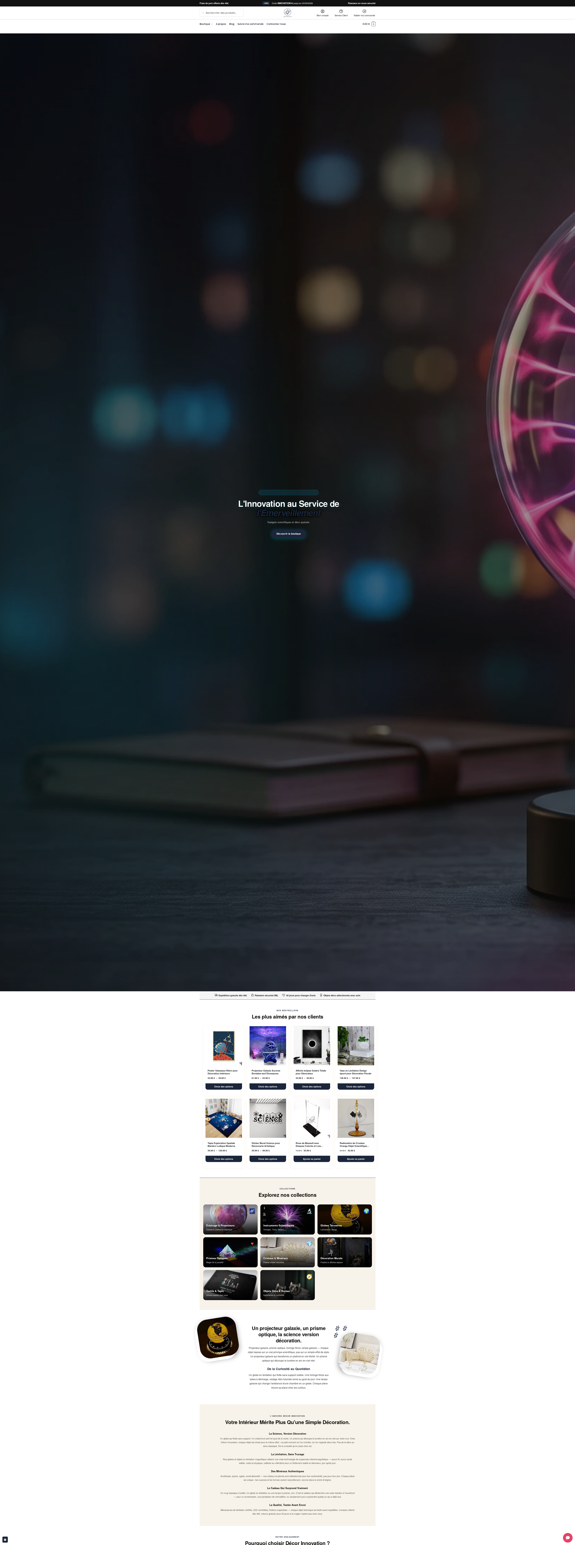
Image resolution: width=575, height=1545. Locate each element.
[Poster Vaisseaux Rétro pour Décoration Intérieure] (223, 1045)
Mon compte (323, 15)
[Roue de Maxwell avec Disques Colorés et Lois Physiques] (312, 1118)
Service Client (341, 15)
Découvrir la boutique (288, 533)
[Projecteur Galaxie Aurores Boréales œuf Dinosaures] (268, 1045)
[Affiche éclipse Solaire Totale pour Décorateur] (312, 1045)
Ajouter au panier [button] (312, 1158)
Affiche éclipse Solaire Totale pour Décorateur (311, 1072)
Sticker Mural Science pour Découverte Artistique (266, 1145)
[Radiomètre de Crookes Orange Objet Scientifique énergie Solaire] (356, 1118)
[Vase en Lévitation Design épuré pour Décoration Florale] (356, 1045)
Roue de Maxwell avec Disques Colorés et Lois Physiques (308, 1145)
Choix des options (223, 1086)
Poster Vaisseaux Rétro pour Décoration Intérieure (223, 1072)
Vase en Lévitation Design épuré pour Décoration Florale (355, 1072)
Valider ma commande (364, 15)
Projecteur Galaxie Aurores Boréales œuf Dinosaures (266, 1072)
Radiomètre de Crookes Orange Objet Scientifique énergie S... (353, 1145)
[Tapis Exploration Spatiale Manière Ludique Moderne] (223, 1118)
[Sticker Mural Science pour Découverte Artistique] (268, 1118)
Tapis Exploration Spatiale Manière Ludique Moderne (221, 1145)
